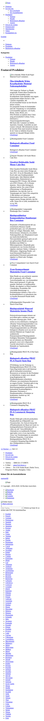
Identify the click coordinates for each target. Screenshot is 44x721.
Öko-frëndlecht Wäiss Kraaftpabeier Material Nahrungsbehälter (20, 83)
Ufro (11, 135)
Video (7, 31)
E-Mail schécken (7, 504)
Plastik (12, 19)
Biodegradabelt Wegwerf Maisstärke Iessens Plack (21, 309)
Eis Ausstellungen (16, 13)
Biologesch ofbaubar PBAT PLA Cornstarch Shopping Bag (22, 412)
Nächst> (6, 449)
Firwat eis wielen (11, 25)
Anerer (12, 23)
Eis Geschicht (15, 11)
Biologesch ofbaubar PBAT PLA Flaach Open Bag (22, 359)
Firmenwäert (9, 27)
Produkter (8, 15)
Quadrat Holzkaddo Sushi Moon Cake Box (22, 163)
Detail (15, 135)
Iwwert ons (9, 9)
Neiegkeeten (9, 29)
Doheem (8, 7)
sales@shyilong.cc (19, 465)
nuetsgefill (4, 478)
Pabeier (12, 17)
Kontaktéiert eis (11, 33)
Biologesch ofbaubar (17, 21)
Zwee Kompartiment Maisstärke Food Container (22, 270)
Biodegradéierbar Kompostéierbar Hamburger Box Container (23, 218)
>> (11, 449)
